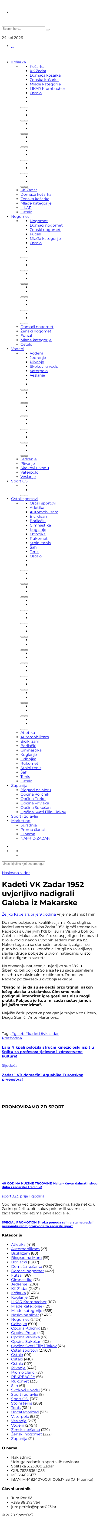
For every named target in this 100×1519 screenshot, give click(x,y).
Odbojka (38, 534)
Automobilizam (44, 512)
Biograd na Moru (35, 790)
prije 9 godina (43, 914)
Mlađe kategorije (45, 84)
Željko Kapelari (15, 914)
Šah (33, 547)
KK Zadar (38, 71)
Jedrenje (38, 357)
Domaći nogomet (46, 225)
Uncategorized (25, 1412)
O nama (27, 834)
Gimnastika (40, 525)
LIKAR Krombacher (47, 88)
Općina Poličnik (34, 794)
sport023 (10, 1196)
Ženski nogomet (45, 230)
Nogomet (20, 216)
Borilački (38, 521)
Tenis (34, 552)
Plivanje (37, 362)
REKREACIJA (23, 1377)
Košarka (18, 62)
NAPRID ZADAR (35, 838)
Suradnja (28, 825)
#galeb (18, 1033)
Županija (19, 785)
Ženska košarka (44, 80)
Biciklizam (39, 516)
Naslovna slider (16, 873)
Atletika (37, 507)
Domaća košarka (45, 75)
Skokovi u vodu (44, 366)
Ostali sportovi (24, 499)
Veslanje (37, 375)
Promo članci (32, 829)
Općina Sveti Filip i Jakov (43, 812)
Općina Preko (33, 799)
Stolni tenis (40, 543)
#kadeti (33, 1033)
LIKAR (26, 207)
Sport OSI (20, 481)
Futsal (35, 234)
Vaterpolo (39, 371)
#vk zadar (50, 1033)
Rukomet (39, 538)
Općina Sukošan (35, 807)
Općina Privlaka (34, 803)
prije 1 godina (32, 1196)
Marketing (20, 821)
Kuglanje (38, 529)
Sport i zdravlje (24, 816)
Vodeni (17, 349)
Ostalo (36, 93)
